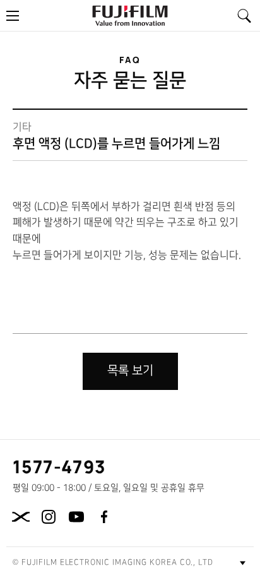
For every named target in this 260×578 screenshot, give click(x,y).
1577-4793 (60, 466)
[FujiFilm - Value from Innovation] (130, 15)
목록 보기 (130, 370)
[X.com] (20, 516)
